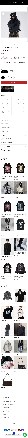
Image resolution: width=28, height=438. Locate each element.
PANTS (16, 354)
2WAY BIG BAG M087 (18, 195)
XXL (17, 77)
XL (11, 77)
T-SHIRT (16, 321)
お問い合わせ (6, 411)
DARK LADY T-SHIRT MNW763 (6, 276)
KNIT (2, 337)
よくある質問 (6, 407)
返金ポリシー (6, 417)
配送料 (5, 58)
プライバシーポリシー (8, 404)
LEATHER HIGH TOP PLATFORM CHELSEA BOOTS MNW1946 (20, 253)
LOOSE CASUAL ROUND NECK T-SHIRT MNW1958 (7, 257)
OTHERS (3, 388)
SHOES (3, 371)
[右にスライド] (17, 44)
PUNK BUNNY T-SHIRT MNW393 (7, 176)
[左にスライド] (10, 44)
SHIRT (15, 337)
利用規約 (5, 414)
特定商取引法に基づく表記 (9, 401)
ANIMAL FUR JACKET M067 (6, 195)
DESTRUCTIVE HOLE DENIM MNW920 (6, 233)
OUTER (3, 304)
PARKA (16, 304)
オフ (12, 71)
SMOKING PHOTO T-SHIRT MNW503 (19, 177)
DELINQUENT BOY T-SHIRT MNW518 (19, 233)
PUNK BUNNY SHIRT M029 (6, 214)
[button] (1, 2)
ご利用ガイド (6, 397)
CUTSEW (3, 321)
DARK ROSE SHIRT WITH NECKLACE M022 (18, 277)
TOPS (2, 354)
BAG (15, 371)
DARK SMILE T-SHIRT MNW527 (20, 214)
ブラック (5, 71)
